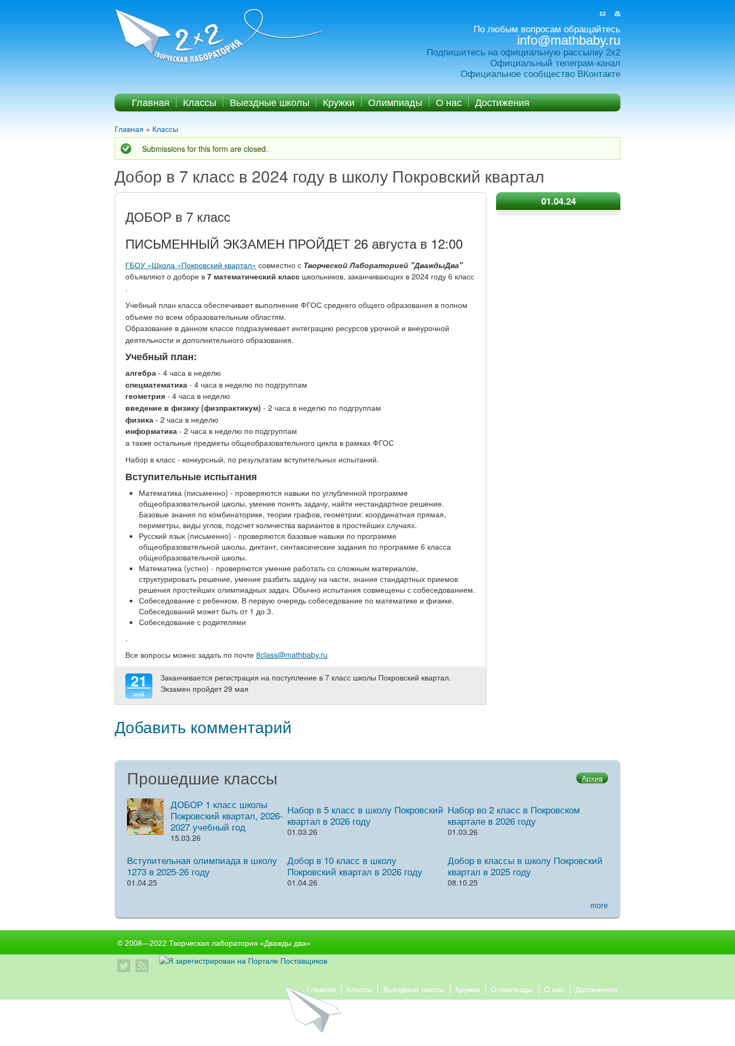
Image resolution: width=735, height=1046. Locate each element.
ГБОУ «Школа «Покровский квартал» (190, 264)
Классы (199, 101)
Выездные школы (269, 101)
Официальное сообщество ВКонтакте (540, 74)
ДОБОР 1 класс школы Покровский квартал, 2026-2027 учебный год (227, 815)
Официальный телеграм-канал (555, 63)
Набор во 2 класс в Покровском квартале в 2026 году (514, 815)
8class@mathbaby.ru (292, 654)
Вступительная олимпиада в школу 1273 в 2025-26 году (202, 865)
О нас (449, 101)
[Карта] (617, 13)
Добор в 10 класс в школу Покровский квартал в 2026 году (354, 865)
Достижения (502, 101)
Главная (150, 101)
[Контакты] (602, 13)
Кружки (339, 101)
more (599, 905)
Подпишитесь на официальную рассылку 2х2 (523, 52)
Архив (592, 778)
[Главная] (220, 37)
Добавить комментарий (203, 726)
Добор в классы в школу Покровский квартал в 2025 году (525, 865)
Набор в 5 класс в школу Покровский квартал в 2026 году (365, 815)
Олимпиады (395, 101)
